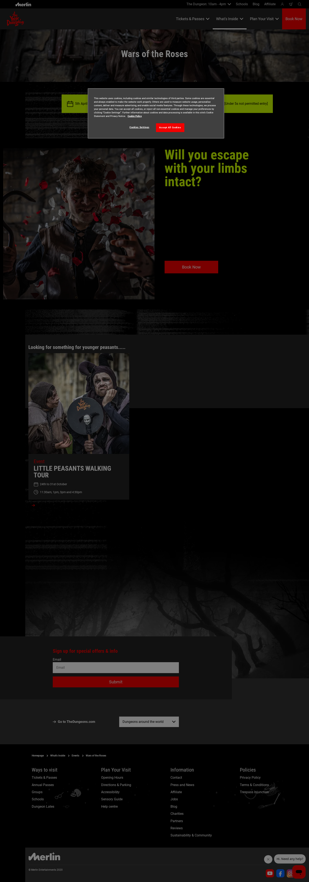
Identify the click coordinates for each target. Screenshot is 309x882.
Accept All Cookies (170, 127)
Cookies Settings (139, 127)
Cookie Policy (135, 116)
